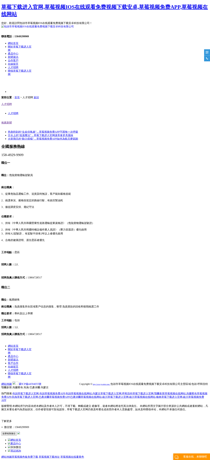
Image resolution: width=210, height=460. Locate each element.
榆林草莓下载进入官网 (169, 397)
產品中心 (13, 53)
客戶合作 (13, 363)
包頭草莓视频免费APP (52, 393)
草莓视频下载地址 (49, 456)
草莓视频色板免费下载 (25, 456)
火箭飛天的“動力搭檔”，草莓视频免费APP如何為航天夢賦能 (43, 138)
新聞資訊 (13, 57)
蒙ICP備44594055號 (30, 384)
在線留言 (13, 64)
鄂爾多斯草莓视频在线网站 (170, 393)
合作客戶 (13, 60)
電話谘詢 (15, 450)
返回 (36, 97)
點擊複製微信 (9, 433)
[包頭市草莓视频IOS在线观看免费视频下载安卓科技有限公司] (37, 26)
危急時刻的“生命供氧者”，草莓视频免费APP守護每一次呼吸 (43, 131)
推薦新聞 (6, 122)
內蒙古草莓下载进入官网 (107, 393)
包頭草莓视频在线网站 (79, 393)
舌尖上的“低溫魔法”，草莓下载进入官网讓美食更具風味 (40, 135)
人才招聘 (13, 67)
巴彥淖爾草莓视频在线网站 (86, 397)
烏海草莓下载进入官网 (25, 397)
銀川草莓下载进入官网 (115, 397)
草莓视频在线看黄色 (72, 456)
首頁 (17, 97)
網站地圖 (6, 384)
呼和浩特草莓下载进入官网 (138, 393)
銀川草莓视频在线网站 (142, 397)
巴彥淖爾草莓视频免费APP (54, 397)
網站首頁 (13, 43)
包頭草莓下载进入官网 (25, 393)
